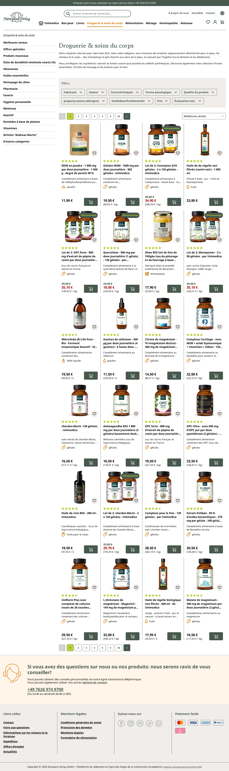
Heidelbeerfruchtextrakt (128, 101)
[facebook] (121, 723)
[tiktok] (149, 723)
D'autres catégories (16, 141)
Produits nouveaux (15, 56)
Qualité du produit (196, 92)
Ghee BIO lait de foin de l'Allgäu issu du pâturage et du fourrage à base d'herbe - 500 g (161, 256)
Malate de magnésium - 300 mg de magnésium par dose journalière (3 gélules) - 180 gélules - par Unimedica (205, 604)
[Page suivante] (127, 116)
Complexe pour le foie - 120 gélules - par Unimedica (163, 515)
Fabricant (70, 92)
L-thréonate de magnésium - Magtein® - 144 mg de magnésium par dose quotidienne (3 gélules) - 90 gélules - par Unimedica (121, 604)
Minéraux (9, 108)
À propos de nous (178, 13)
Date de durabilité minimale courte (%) (29, 62)
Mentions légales (72, 733)
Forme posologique (159, 92)
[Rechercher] (68, 13)
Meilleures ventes (15, 42)
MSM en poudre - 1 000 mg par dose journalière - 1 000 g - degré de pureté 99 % (80, 169)
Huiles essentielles (15, 75)
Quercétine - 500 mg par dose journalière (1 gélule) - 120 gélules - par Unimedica (120, 256)
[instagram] (130, 723)
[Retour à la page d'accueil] (16, 17)
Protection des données (76, 727)
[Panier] (222, 21)
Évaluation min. (185, 101)
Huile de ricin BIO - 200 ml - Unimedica (79, 515)
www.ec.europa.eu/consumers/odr (182, 766)
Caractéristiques (122, 92)
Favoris (8, 95)
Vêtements (10, 69)
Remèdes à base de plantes (21, 122)
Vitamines (10, 128)
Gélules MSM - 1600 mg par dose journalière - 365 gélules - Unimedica (121, 169)
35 (118, 116)
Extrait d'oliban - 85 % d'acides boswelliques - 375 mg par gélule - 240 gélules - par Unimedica (204, 517)
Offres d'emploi (13, 746)
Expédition (10, 741)
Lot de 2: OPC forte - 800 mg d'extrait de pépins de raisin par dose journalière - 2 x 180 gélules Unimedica (79, 256)
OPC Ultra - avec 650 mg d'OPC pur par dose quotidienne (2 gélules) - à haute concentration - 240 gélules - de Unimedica (204, 430)
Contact (210, 13)
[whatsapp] (158, 723)
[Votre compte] (215, 21)
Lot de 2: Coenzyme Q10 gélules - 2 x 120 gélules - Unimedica (161, 169)
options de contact (94, 682)
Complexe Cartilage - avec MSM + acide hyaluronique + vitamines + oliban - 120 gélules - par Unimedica (204, 343)
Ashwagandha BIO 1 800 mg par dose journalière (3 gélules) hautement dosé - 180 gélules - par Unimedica (120, 430)
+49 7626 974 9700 (45, 689)
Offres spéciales (14, 49)
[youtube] (140, 723)
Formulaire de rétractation (79, 738)
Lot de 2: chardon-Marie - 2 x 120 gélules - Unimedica (121, 515)
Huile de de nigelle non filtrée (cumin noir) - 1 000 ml (203, 169)
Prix (160, 101)
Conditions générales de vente (81, 722)
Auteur (94, 92)
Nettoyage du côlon (16, 82)
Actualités (197, 13)
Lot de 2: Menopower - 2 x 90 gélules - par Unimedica (204, 254)
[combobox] (101, 13)
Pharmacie (10, 89)
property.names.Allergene (82, 101)
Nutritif (8, 115)
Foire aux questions (16, 727)
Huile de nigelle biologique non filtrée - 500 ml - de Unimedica (163, 603)
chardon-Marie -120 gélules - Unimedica (80, 428)
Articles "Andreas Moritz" (20, 135)
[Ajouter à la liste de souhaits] (94, 153)
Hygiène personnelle (17, 102)
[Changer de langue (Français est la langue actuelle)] (222, 13)
